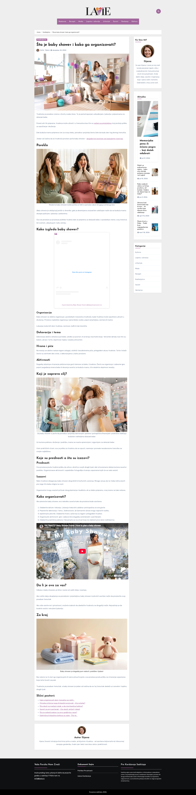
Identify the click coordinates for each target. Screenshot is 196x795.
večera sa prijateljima (102, 123)
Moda (80, 21)
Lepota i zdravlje (93, 21)
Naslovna (62, 21)
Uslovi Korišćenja (84, 776)
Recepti (72, 21)
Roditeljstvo (41, 40)
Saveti (115, 21)
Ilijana (47, 50)
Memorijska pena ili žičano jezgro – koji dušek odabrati (148, 147)
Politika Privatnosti (85, 771)
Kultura (135, 21)
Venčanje (125, 21)
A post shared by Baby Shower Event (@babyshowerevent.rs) (82, 305)
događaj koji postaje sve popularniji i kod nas (105, 139)
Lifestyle (106, 21)
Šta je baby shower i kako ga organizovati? (76, 45)
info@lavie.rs (39, 779)
